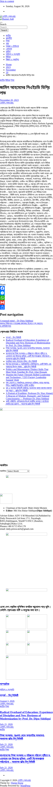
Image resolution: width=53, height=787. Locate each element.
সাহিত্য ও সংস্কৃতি (13, 54)
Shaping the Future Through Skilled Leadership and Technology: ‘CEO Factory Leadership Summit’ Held (28, 377)
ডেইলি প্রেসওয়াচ (24, 780)
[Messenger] (26, 293)
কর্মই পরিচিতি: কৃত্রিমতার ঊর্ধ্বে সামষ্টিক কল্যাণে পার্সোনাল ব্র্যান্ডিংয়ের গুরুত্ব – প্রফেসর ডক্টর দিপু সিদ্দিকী (27, 402)
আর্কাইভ (3, 471)
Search (3, 24)
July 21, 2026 (6, 724)
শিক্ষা (8, 41)
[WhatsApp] (26, 297)
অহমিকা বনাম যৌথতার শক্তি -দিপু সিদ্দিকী (21, 361)
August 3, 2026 (7, 701)
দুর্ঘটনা (8, 51)
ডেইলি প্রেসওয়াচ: (7, 103)
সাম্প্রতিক (4, 683)
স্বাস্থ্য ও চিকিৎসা (12, 46)
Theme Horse (17, 783)
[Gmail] (26, 302)
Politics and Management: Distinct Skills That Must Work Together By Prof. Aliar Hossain (27, 370)
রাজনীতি (9, 38)
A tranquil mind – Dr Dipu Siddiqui (16, 320)
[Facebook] (26, 288)
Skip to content (7, 1)
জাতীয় (8, 35)
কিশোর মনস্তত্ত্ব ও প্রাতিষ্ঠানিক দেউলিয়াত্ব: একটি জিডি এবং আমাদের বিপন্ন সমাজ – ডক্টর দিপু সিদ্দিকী (28, 365)
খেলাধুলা (9, 49)
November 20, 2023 (9, 100)
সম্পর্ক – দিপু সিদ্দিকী (13, 337)
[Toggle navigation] (1, 22)
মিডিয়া (8, 57)
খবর (7, 43)
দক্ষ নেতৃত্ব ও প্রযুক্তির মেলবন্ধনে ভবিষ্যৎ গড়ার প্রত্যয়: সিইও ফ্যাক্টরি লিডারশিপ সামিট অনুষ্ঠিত (27, 384)
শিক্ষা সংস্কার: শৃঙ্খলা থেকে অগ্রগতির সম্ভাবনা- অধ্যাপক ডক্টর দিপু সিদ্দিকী (22, 737)
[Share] (26, 307)
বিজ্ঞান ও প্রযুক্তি (12, 59)
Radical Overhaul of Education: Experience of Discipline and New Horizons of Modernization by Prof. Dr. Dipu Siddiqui (28, 343)
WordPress (25, 785)
